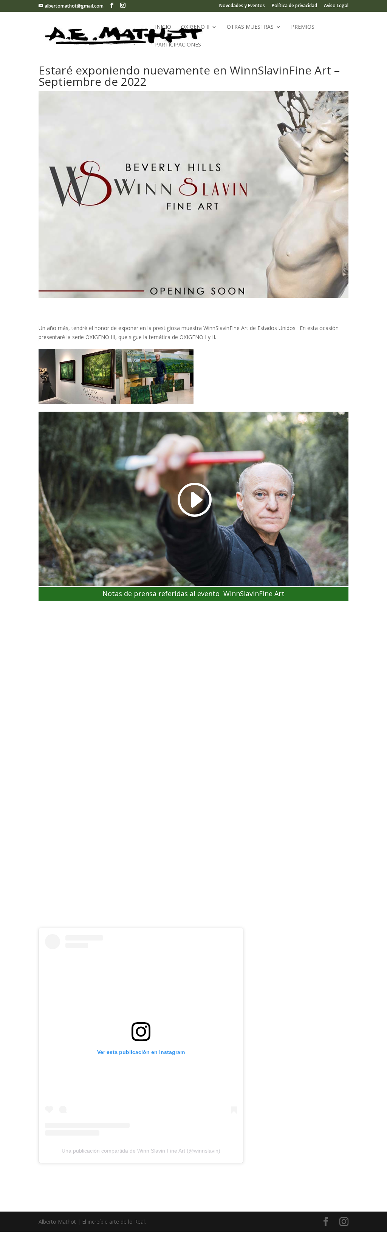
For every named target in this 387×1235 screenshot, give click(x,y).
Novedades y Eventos (242, 6)
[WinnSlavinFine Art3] (155, 404)
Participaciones (178, 45)
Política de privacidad (294, 6)
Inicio (163, 27)
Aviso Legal (336, 6)
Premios (302, 27)
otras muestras (250, 27)
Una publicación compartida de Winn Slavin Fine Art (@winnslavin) (141, 1151)
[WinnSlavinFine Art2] (77, 404)
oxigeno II (195, 27)
